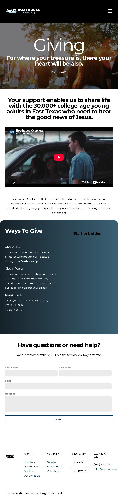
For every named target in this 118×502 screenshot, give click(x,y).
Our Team (30, 471)
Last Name (65, 367)
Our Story (29, 461)
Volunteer (53, 471)
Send (59, 419)
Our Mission (31, 466)
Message (10, 393)
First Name (11, 367)
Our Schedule (32, 475)
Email (8, 380)
